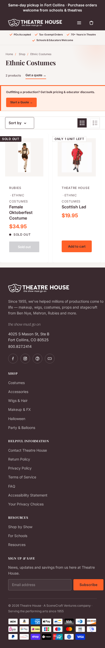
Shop (22, 54)
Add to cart (77, 246)
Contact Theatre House (27, 450)
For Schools (17, 535)
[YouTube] (50, 358)
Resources (16, 544)
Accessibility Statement (27, 495)
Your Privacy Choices (26, 504)
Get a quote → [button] (35, 75)
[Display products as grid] (82, 123)
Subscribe (88, 584)
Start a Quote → (21, 102)
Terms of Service (22, 477)
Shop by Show (20, 527)
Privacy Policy (20, 468)
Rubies (15, 188)
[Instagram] (25, 358)
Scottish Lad (74, 206)
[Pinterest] (37, 358)
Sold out (24, 247)
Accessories (18, 391)
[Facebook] (13, 358)
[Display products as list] (95, 123)
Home (9, 54)
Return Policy (19, 459)
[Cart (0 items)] (91, 22)
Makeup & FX (19, 409)
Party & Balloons (21, 427)
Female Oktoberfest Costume (21, 212)
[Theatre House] (35, 23)
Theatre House (75, 188)
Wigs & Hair (18, 400)
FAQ (11, 486)
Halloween (16, 418)
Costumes (16, 382)
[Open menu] (79, 22)
